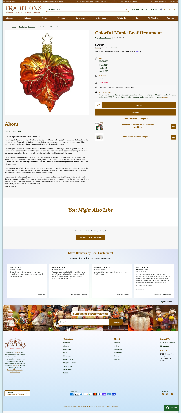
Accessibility (67, 369)
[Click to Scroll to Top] (177, 401)
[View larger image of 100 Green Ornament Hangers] (99, 140)
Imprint (65, 373)
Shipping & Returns (69, 363)
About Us (66, 346)
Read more (165, 97)
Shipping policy (99, 406)
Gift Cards (66, 343)
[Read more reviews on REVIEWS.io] (167, 302)
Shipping (98, 48)
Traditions (17, 352)
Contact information (111, 406)
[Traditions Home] (23, 9)
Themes (117, 356)
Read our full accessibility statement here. (15, 371)
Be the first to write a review (90, 237)
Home (14, 27)
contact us (16, 365)
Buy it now (135, 112)
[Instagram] (172, 394)
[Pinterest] (167, 394)
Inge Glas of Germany (104, 38)
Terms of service (87, 406)
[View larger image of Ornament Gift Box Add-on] (99, 130)
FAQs (65, 353)
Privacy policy (77, 406)
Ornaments (118, 349)
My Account (67, 356)
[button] (169, 9)
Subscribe (116, 322)
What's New (118, 353)
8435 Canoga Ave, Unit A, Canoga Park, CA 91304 (167, 357)
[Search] (127, 9)
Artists (116, 346)
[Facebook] (162, 394)
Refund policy (67, 406)
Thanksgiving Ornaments (27, 27)
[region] (90, 281)
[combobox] (87, 9)
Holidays (117, 343)
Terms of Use (67, 366)
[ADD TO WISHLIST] (98, 105)
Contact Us (67, 349)
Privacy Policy (68, 359)
